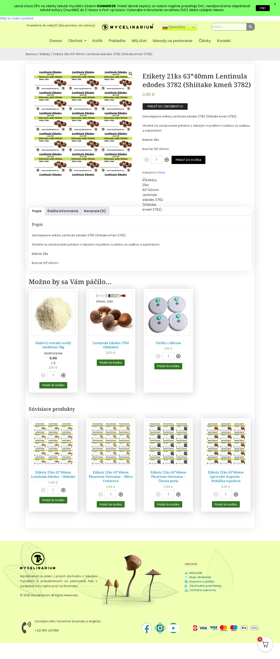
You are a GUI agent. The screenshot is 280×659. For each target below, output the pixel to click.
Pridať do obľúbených (165, 106)
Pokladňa (117, 41)
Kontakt (224, 41)
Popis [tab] (37, 211)
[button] (77, 41)
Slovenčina (176, 27)
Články (205, 41)
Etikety (45, 54)
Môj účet (139, 41)
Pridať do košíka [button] (53, 385)
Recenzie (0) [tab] (95, 211)
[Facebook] (147, 628)
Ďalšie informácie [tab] (62, 211)
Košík (97, 41)
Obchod (75, 41)
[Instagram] (160, 628)
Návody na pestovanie (172, 41)
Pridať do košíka (188, 160)
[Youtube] (173, 628)
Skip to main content (17, 18)
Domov (55, 41)
